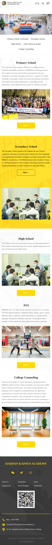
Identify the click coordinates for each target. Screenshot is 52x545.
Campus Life (6, 486)
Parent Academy (23, 486)
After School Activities (32, 44)
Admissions (38, 486)
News (36, 482)
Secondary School (38, 39)
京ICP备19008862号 (27, 541)
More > (26, 125)
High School (16, 44)
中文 (37, 3)
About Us (5, 482)
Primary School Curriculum (17, 39)
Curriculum (22, 482)
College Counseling (26, 49)
